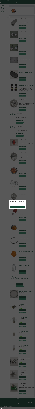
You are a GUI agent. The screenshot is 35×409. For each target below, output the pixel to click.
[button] (25, 200)
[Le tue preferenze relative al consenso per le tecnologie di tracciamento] (1, 408)
